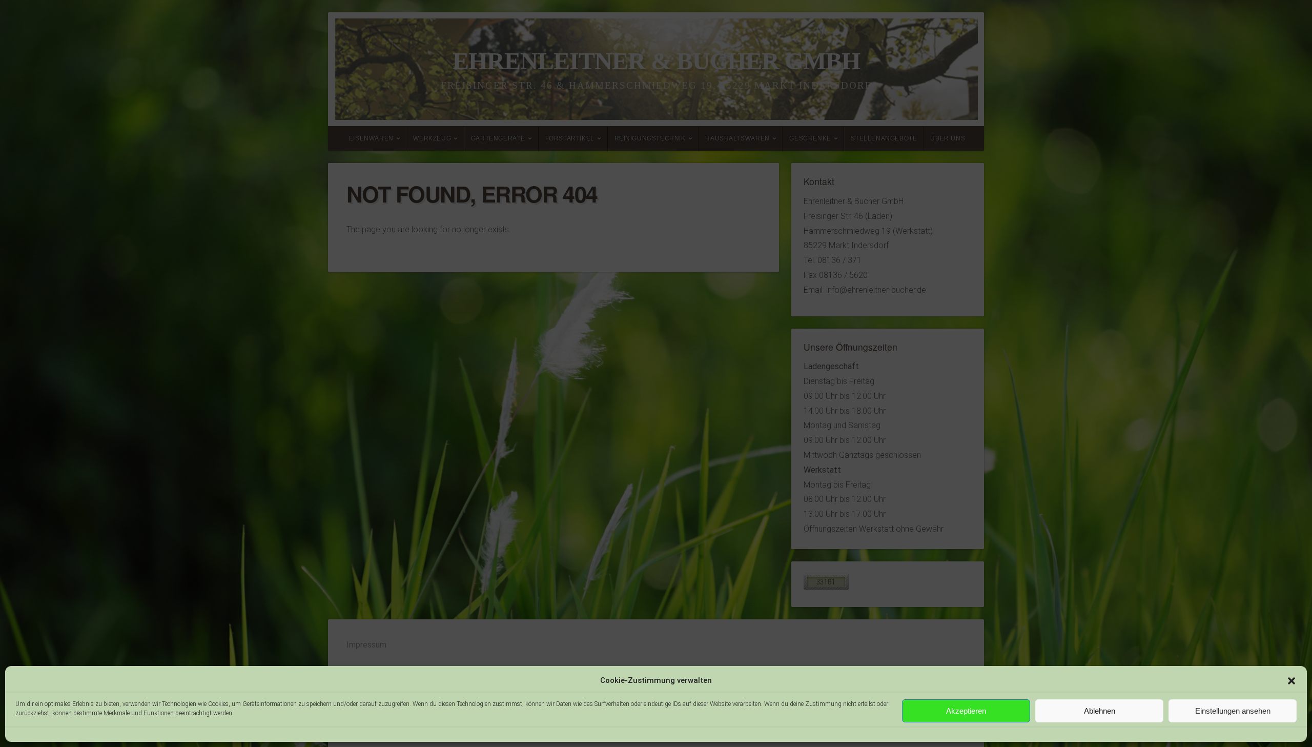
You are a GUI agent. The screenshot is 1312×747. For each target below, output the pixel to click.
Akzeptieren (966, 710)
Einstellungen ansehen (1232, 710)
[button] (1291, 681)
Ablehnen (1099, 710)
